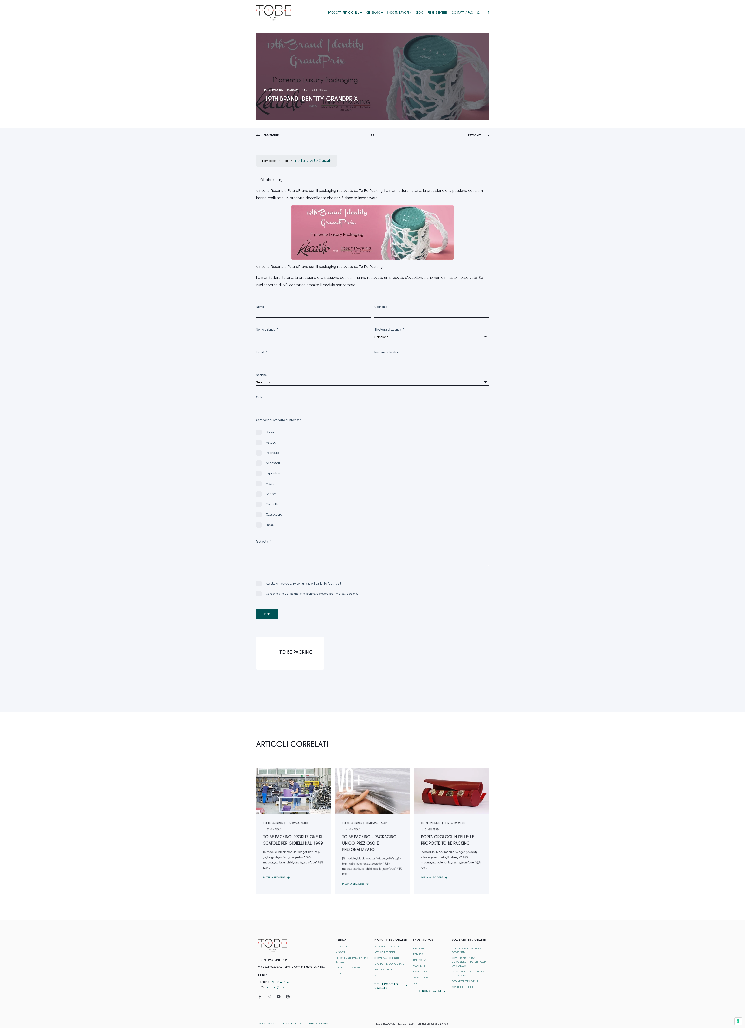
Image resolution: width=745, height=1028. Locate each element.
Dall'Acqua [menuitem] (419, 960)
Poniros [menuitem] (418, 954)
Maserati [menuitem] (418, 948)
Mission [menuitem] (340, 952)
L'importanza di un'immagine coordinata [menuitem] (469, 950)
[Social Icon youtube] (278, 997)
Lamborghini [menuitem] (420, 971)
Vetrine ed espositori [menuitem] (387, 946)
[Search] (479, 12)
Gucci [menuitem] (416, 983)
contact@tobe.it (277, 987)
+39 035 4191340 (280, 981)
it (488, 12)
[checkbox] (372, 478)
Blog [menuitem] (419, 12)
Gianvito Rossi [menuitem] (421, 977)
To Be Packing (273, 90)
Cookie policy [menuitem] (292, 1023)
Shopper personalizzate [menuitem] (389, 964)
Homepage (269, 160)
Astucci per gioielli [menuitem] (386, 952)
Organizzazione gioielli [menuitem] (388, 958)
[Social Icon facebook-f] (261, 997)
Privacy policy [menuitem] (267, 1023)
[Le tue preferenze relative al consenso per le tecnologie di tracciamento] (738, 1021)
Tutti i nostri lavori (427, 991)
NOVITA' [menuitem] (378, 975)
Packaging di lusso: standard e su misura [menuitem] (469, 973)
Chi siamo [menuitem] (373, 12)
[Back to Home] (273, 12)
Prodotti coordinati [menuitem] (348, 968)
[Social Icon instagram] (269, 997)
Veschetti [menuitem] (419, 966)
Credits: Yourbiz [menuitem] (318, 1023)
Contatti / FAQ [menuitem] (462, 12)
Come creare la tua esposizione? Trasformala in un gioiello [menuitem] (469, 962)
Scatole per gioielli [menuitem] (464, 987)
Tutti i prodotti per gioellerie (386, 986)
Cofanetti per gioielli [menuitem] (465, 981)
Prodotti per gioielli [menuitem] (344, 12)
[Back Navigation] (372, 135)
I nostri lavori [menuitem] (398, 12)
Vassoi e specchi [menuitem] (383, 969)
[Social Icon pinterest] (286, 997)
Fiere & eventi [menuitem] (437, 12)
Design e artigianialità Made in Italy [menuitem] (352, 960)
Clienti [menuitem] (340, 973)
